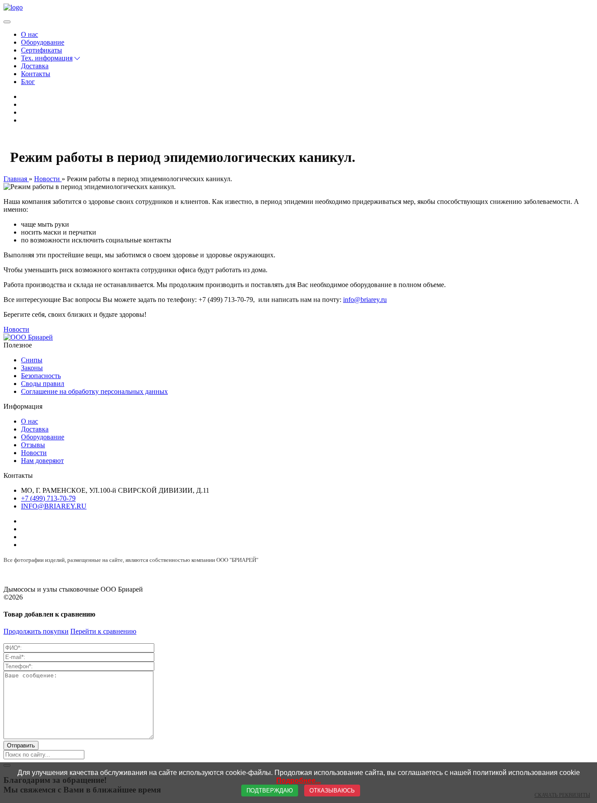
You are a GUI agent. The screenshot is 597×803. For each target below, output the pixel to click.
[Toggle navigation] (6, 22)
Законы (32, 368)
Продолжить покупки (36, 631)
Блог (28, 81)
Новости (16, 329)
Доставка (35, 66)
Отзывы (33, 445)
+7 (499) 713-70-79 (48, 498)
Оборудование (42, 42)
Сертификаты (41, 50)
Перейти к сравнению (103, 631)
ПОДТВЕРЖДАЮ (269, 790)
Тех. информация (47, 58)
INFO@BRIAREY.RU (54, 506)
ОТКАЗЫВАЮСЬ (332, 790)
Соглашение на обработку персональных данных (94, 391)
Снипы (31, 360)
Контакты (35, 73)
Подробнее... (298, 780)
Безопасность (41, 375)
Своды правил (42, 383)
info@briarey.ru (365, 299)
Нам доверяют (42, 460)
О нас (29, 34)
